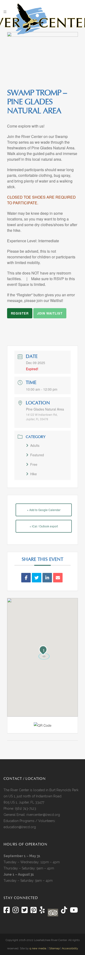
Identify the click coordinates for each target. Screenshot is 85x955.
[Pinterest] (33, 911)
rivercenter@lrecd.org (43, 815)
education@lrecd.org (20, 827)
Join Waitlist (50, 313)
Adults (34, 445)
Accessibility (70, 948)
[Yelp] (42, 911)
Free (33, 464)
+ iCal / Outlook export (44, 526)
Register (20, 313)
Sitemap (54, 948)
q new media (38, 948)
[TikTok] (63, 911)
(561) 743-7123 (25, 808)
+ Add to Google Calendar (43, 510)
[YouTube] (73, 911)
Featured (37, 454)
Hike (33, 473)
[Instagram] (16, 911)
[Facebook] (7, 911)
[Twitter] (24, 911)
